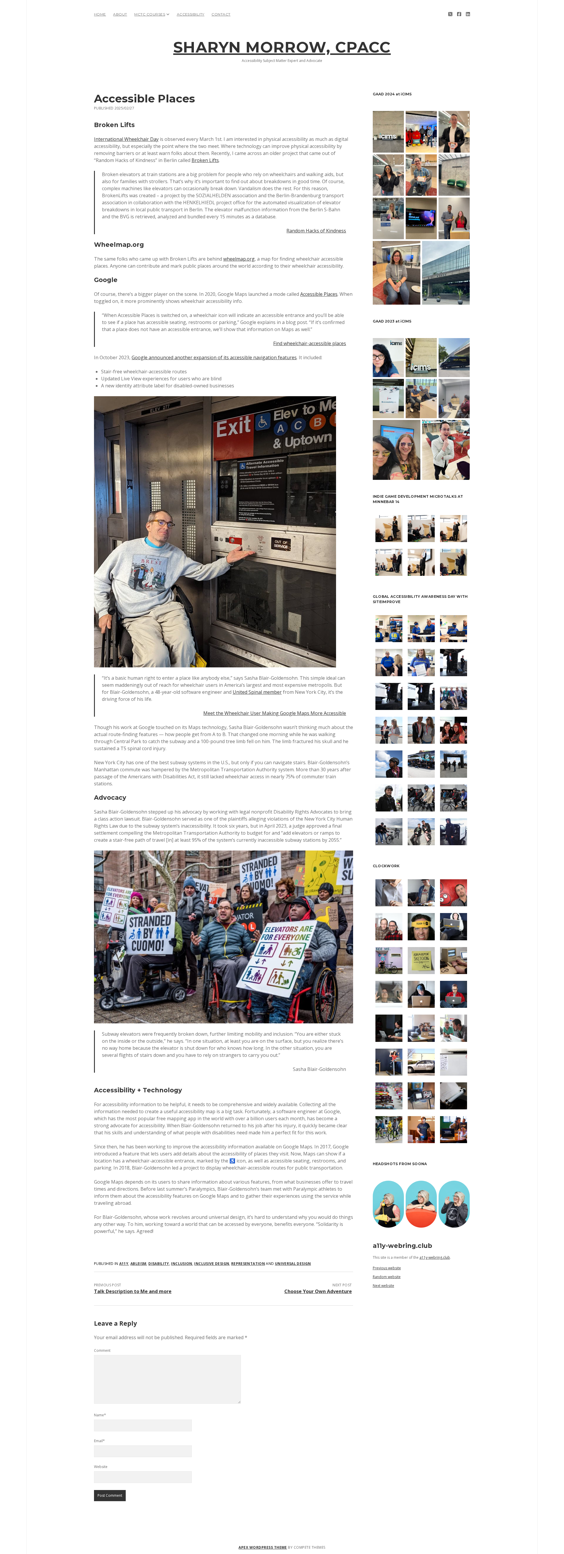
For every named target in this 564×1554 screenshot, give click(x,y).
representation (248, 1263)
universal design (293, 1263)
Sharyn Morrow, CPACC (282, 47)
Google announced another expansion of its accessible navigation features (214, 357)
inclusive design (211, 1263)
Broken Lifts (205, 160)
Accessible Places (319, 294)
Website (101, 1466)
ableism (138, 1263)
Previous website (387, 1268)
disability (158, 1263)
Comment (102, 1350)
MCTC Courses (149, 14)
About (120, 14)
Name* (100, 1415)
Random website (387, 1276)
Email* (99, 1440)
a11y (123, 1263)
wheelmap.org (239, 259)
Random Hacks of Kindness (316, 230)
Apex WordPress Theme (263, 1547)
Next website (383, 1285)
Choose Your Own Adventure (318, 1291)
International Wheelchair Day (126, 139)
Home (100, 14)
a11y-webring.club (434, 1257)
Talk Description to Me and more (133, 1291)
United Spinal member (257, 692)
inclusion (181, 1263)
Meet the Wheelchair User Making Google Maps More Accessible (274, 713)
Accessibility (190, 14)
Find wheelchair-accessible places (309, 343)
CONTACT (221, 14)
